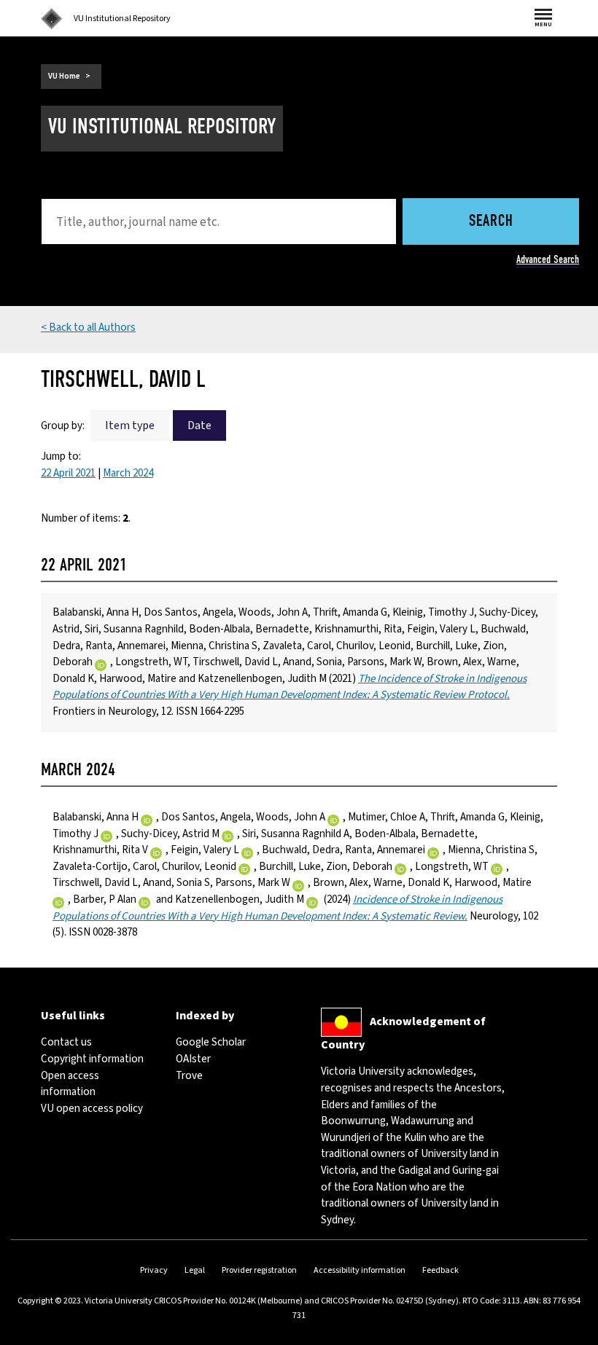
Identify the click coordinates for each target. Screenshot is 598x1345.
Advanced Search (547, 259)
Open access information (70, 1084)
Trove (189, 1075)
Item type (130, 425)
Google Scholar (211, 1042)
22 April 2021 (68, 473)
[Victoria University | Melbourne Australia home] (52, 19)
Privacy (154, 1270)
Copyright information (92, 1059)
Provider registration (259, 1270)
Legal (195, 1270)
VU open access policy (92, 1108)
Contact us (66, 1042)
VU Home (64, 76)
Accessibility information (359, 1270)
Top (571, 1333)
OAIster (193, 1059)
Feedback (440, 1270)
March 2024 (128, 473)
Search (491, 221)
